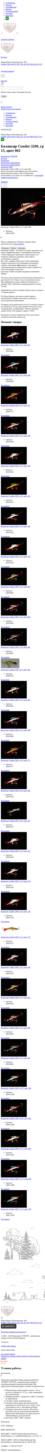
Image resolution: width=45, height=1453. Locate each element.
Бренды (9, 9)
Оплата (13, 248)
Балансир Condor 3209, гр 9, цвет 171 (15, 405)
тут (24, 317)
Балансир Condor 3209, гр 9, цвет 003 (15, 587)
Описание (5, 248)
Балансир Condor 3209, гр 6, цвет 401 (15, 700)
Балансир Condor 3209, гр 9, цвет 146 (15, 526)
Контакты (9, 16)
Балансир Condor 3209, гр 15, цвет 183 (16, 1209)
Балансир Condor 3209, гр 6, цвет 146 (15, 881)
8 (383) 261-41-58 (21, 64)
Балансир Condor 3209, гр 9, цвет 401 (15, 345)
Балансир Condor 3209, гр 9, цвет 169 (15, 436)
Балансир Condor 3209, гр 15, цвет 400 (16, 1179)
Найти (4, 96)
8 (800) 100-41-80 (7, 64)
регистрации (19, 244)
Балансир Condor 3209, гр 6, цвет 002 (15, 1028)
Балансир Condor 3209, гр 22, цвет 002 (16, 1118)
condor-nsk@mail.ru (8, 1346)
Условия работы (12, 11)
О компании (10, 3)
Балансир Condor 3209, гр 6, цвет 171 (15, 760)
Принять (4, 182)
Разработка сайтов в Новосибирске (15, 1356)
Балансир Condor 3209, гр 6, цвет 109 (15, 967)
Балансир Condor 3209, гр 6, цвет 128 (15, 911)
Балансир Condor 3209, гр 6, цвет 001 (15, 1058)
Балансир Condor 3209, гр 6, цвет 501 (15, 670)
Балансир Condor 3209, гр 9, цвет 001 (15, 647)
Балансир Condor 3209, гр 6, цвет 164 (15, 851)
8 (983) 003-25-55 (35, 64)
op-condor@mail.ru (8, 1354)
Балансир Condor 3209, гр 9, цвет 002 (15, 617)
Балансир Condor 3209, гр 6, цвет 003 (15, 998)
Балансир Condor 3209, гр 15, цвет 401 (16, 1149)
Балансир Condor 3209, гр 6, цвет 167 (15, 821)
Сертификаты (11, 7)
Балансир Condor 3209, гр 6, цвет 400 (15, 730)
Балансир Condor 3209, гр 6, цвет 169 (15, 791)
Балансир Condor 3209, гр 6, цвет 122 (15, 937)
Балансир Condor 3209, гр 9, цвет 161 (15, 496)
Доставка (9, 13)
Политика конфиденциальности (13, 1332)
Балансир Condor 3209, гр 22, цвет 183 (16, 1088)
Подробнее (5, 355)
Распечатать (5, 1373)
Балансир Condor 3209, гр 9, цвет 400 (15, 375)
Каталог (9, 5)
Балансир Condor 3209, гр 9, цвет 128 (15, 557)
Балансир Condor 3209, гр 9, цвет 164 (15, 466)
